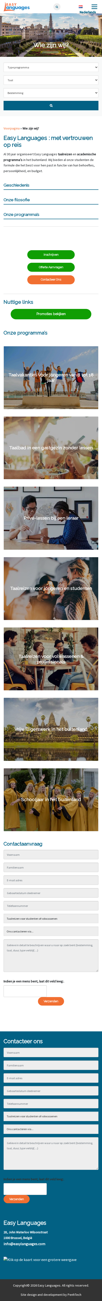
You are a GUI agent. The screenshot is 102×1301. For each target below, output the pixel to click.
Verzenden (51, 1001)
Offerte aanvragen (51, 267)
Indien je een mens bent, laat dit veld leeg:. (34, 981)
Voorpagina (12, 128)
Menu (94, 6)
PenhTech (74, 1294)
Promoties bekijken (51, 314)
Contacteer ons (51, 279)
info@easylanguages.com (24, 1244)
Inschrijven (51, 254)
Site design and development (42, 1294)
